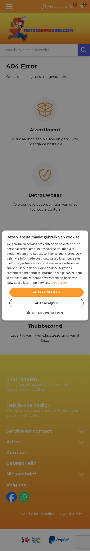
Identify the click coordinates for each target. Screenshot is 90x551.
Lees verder (59, 283)
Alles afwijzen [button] (46, 303)
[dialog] (45, 276)
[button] (45, 312)
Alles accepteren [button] (46, 292)
